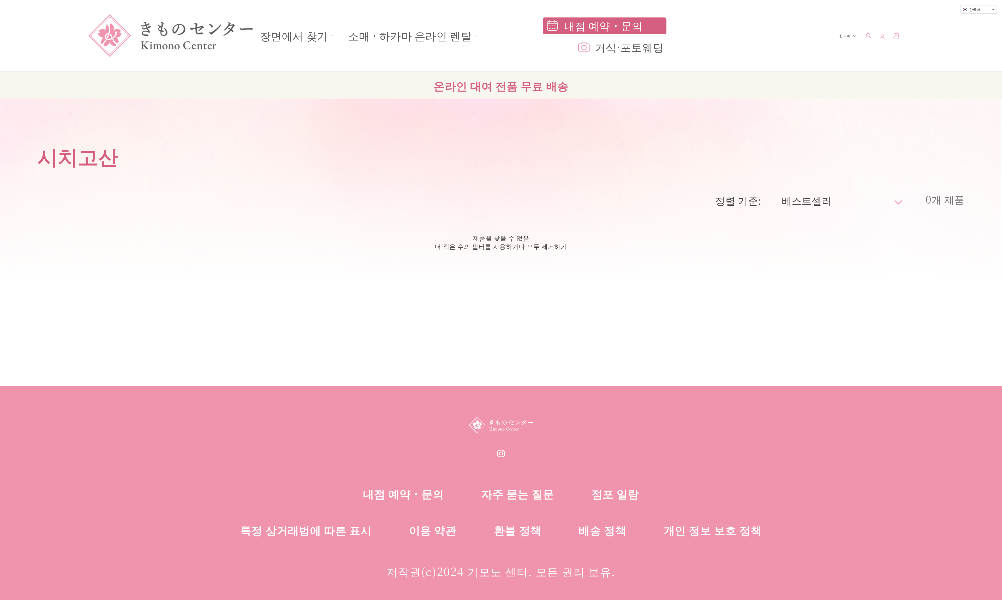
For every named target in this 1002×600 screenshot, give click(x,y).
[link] (501, 455)
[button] (294, 35)
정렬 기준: (738, 200)
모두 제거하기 (547, 246)
